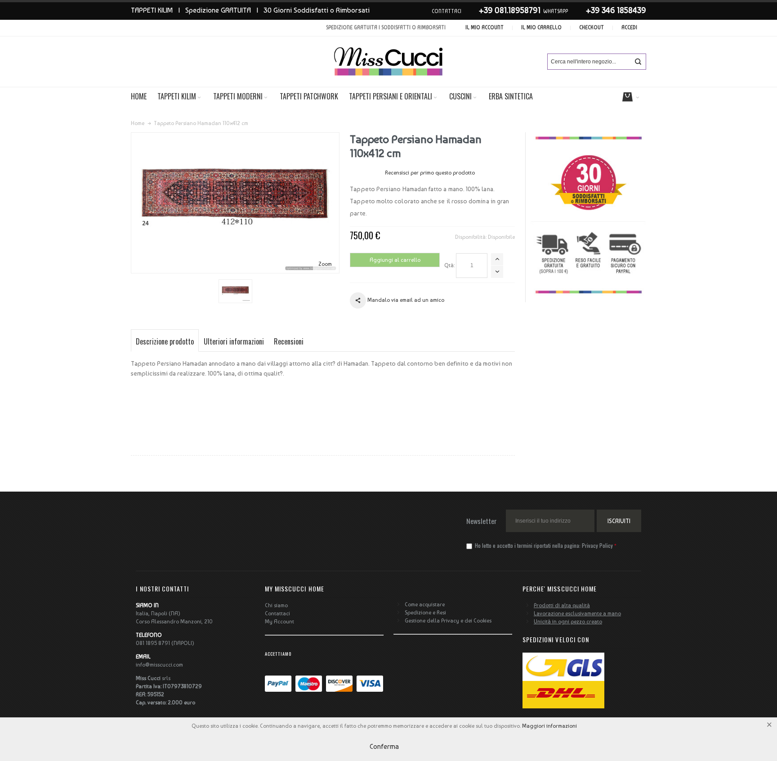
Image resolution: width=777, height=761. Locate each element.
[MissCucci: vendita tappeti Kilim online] (388, 61)
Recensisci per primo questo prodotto (430, 173)
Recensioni (289, 341)
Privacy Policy (597, 545)
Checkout (591, 28)
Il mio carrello (541, 28)
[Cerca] (638, 61)
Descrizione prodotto (165, 341)
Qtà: (449, 265)
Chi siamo (276, 605)
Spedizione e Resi (425, 612)
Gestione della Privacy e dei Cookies (448, 621)
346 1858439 (624, 10)
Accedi (629, 28)
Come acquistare (425, 604)
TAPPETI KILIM (152, 10)
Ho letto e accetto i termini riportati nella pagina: (543, 545)
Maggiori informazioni (549, 726)
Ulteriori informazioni (234, 341)
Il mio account (484, 28)
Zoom (325, 264)
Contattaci (277, 613)
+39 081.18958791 (509, 10)
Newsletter (481, 520)
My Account (279, 621)
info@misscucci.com (159, 665)
